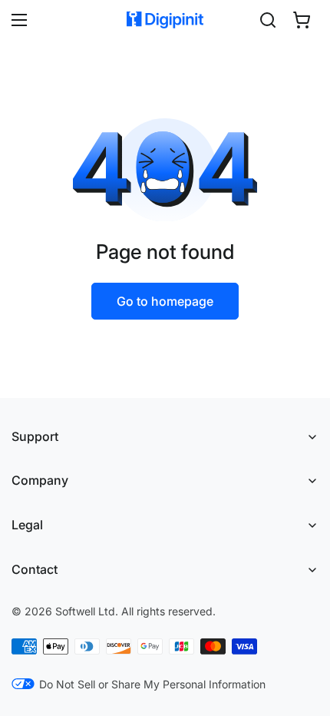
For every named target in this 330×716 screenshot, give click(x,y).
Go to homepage (165, 301)
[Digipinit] (165, 20)
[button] (301, 20)
